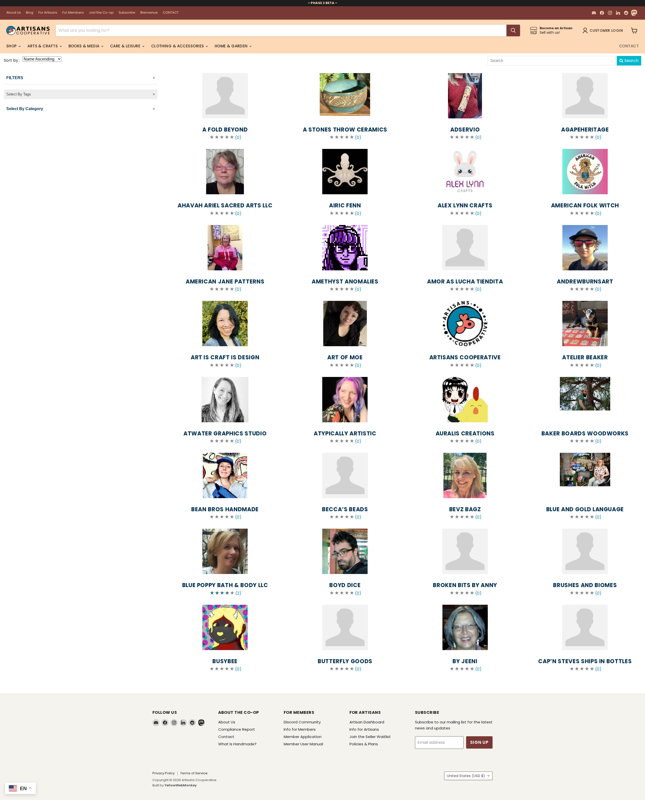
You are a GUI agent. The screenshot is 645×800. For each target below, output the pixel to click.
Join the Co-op (101, 13)
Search (630, 60)
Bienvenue (149, 13)
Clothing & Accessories (178, 46)
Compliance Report (236, 729)
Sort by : (12, 60)
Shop (12, 46)
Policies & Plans (363, 744)
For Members (73, 13)
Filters (14, 78)
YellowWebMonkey (181, 785)
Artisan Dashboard (366, 722)
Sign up (479, 742)
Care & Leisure (126, 46)
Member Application (302, 736)
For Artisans (47, 13)
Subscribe (127, 13)
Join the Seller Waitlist (370, 736)
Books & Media (85, 46)
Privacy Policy (163, 773)
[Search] (513, 30)
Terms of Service (194, 773)
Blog (29, 13)
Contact (629, 46)
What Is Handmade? (237, 744)
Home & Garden (232, 46)
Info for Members (300, 729)
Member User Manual (303, 744)
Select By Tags (18, 94)
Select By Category (24, 109)
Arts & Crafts (43, 46)
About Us (13, 13)
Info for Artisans (364, 729)
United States (466, 775)
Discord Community (302, 722)
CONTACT (171, 13)
